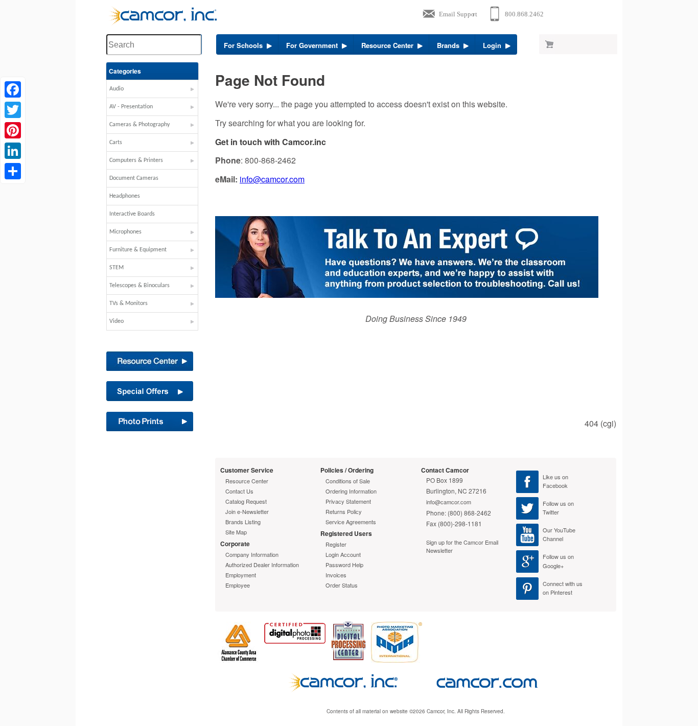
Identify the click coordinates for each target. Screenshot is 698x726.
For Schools (245, 45)
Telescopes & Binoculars (139, 286)
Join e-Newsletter (247, 511)
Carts (115, 142)
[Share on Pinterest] (13, 130)
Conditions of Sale (347, 481)
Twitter (551, 512)
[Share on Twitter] (13, 110)
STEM (116, 268)
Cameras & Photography (139, 125)
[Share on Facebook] (13, 89)
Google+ (553, 565)
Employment (240, 575)
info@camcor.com (272, 179)
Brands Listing (243, 522)
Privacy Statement (348, 501)
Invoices (335, 575)
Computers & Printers (136, 160)
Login (494, 45)
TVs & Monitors (128, 303)
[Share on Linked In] (13, 150)
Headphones (124, 196)
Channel (553, 538)
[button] (152, 91)
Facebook (555, 485)
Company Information (251, 554)
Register (335, 544)
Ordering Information (351, 491)
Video (116, 321)
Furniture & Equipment (138, 250)
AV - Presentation (131, 107)
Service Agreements (350, 522)
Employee (237, 585)
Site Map (236, 532)
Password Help (344, 564)
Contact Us (239, 491)
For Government (314, 45)
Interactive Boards (132, 214)
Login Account (343, 554)
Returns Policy (343, 511)
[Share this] (13, 171)
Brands (450, 45)
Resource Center (389, 45)
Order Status (341, 585)
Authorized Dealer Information (262, 564)
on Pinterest (557, 592)
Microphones (125, 232)
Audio (116, 89)
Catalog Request (246, 501)
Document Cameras (133, 178)
